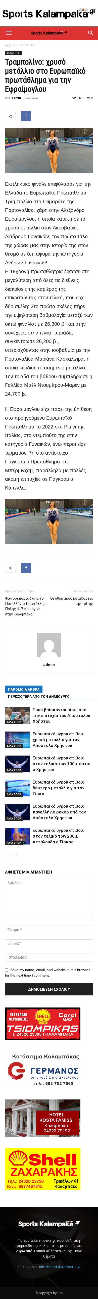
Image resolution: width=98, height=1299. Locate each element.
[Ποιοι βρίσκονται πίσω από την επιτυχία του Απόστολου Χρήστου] (17, 715)
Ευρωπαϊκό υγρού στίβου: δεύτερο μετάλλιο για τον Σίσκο (58, 788)
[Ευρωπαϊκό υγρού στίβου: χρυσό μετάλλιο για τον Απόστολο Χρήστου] (17, 739)
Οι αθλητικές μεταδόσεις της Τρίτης (71, 601)
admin (16, 98)
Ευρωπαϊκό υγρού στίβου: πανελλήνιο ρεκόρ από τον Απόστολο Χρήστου (59, 812)
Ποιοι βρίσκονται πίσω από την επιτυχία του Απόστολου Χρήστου (61, 715)
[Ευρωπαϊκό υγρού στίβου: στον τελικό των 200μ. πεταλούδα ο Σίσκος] (17, 836)
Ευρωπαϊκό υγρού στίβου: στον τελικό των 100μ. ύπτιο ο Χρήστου (61, 763)
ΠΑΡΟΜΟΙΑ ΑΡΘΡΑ (23, 690)
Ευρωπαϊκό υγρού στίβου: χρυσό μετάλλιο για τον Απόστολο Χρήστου (58, 739)
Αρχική (10, 45)
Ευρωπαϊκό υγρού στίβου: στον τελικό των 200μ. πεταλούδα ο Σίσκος (58, 836)
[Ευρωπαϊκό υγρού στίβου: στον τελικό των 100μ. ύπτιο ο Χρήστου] (17, 764)
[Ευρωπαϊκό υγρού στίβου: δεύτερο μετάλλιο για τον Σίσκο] (17, 788)
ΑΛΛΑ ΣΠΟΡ (28, 45)
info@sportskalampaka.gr (60, 1266)
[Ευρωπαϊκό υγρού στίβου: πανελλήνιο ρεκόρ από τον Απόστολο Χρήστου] (17, 812)
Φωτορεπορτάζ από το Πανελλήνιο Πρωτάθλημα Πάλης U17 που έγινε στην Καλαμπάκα (26, 606)
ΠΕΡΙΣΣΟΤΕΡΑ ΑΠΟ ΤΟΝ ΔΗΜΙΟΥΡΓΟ (39, 697)
